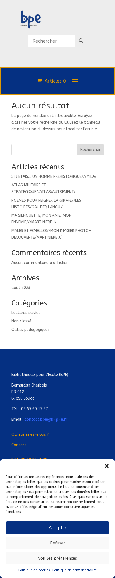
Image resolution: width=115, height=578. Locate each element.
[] (57, 63)
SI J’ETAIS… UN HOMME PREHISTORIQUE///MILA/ (54, 176)
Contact (19, 445)
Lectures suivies (25, 312)
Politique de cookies (34, 570)
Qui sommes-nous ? (30, 434)
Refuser (57, 542)
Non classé (21, 321)
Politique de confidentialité (74, 570)
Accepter (57, 527)
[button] (106, 466)
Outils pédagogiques (30, 329)
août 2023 (20, 287)
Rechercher (90, 149)
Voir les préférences (57, 558)
